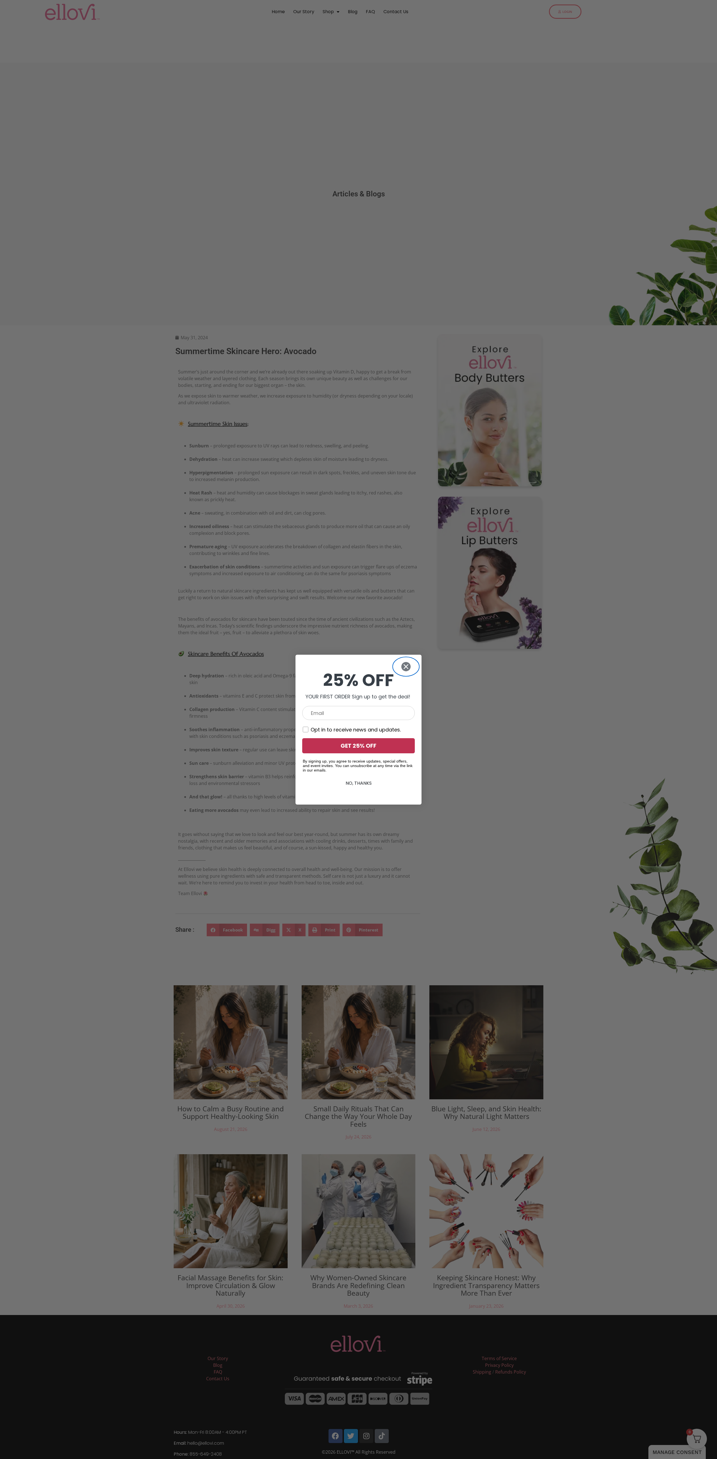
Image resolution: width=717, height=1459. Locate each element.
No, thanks (359, 783)
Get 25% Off (358, 746)
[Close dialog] (406, 666)
